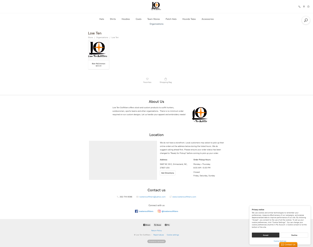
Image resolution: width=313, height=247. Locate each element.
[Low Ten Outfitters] (156, 6)
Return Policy (156, 231)
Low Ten (115, 37)
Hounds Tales (189, 19)
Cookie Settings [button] (280, 241)
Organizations (156, 24)
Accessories (208, 19)
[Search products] (306, 20)
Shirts (113, 19)
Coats (138, 19)
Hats (101, 19)
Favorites (147, 82)
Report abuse (158, 235)
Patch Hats (171, 19)
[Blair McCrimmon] (98, 50)
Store (90, 37)
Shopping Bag (166, 82)
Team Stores (153, 19)
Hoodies (126, 19)
